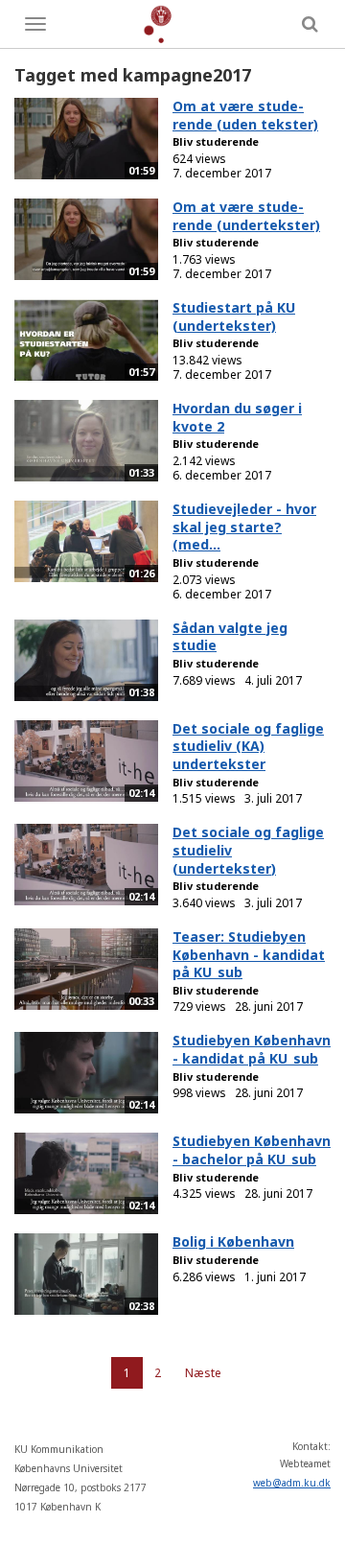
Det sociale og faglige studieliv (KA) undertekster (248, 746)
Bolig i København (233, 1241)
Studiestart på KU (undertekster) (233, 316)
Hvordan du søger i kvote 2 (237, 417)
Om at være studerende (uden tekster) (245, 115)
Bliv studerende (215, 141)
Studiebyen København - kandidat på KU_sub (251, 1049)
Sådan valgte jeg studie (230, 637)
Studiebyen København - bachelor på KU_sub (251, 1150)
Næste (203, 1373)
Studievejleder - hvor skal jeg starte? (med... (244, 526)
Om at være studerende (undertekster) (246, 216)
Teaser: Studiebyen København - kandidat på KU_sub (248, 954)
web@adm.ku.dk (292, 1482)
